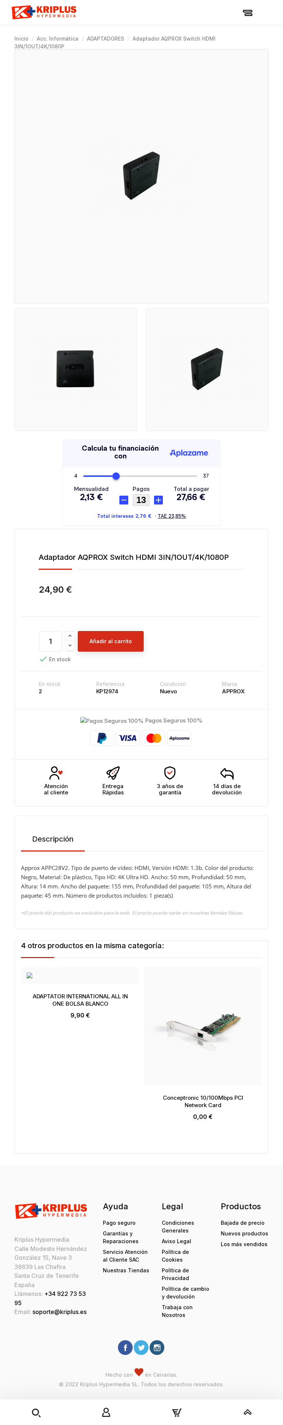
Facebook (125, 1347)
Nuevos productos (244, 1233)
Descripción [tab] (53, 839)
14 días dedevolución (227, 789)
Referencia (110, 684)
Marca (229, 684)
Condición (173, 684)
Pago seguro (119, 1223)
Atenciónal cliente (56, 789)
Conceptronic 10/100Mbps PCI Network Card (203, 1101)
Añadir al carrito (111, 641)
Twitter (141, 1347)
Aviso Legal (176, 1241)
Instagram (157, 1347)
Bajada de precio (243, 1223)
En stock (49, 684)
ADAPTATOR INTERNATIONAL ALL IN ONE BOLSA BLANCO (80, 1000)
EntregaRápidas (113, 789)
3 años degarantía (170, 789)
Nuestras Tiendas (126, 1270)
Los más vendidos (244, 1244)
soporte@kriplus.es (59, 1311)
